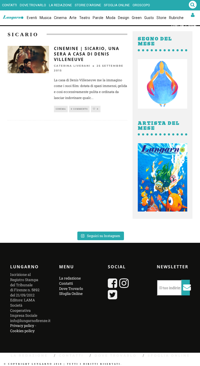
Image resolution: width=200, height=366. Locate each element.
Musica (45, 18)
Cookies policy (22, 330)
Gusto (149, 18)
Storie (161, 18)
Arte (73, 18)
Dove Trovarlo (33, 5)
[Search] (193, 5)
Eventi (32, 18)
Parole (98, 18)
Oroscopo (141, 5)
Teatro (84, 18)
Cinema (60, 18)
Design (123, 18)
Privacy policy (22, 325)
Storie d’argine (88, 5)
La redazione (60, 5)
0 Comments (79, 109)
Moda (110, 18)
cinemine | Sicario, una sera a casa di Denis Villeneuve (86, 54)
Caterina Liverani (72, 65)
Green (137, 18)
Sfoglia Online (117, 5)
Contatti (9, 5)
